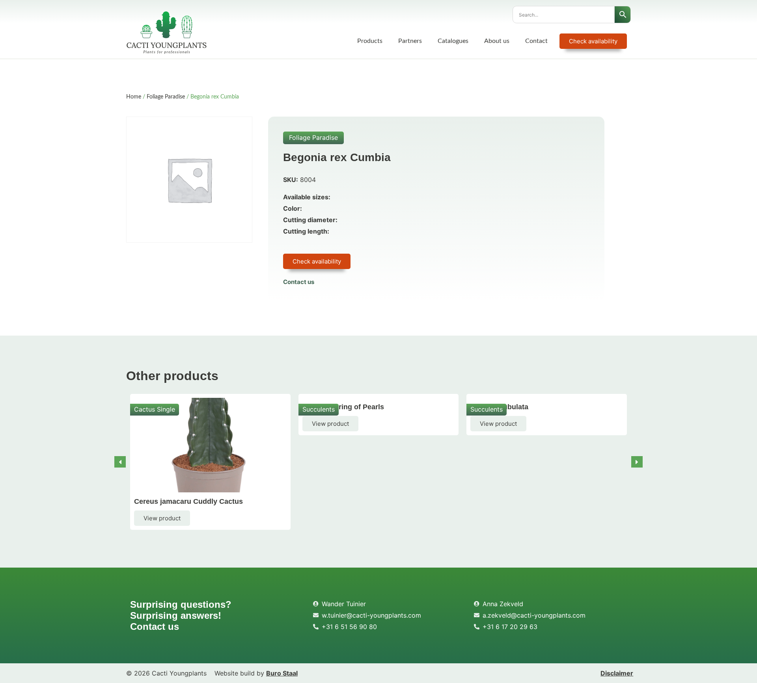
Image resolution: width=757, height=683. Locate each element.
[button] (637, 462)
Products (369, 41)
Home (133, 97)
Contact (536, 41)
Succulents (318, 409)
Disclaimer (616, 673)
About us (496, 41)
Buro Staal (282, 673)
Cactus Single (154, 409)
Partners (410, 41)
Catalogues (453, 41)
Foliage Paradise (166, 97)
